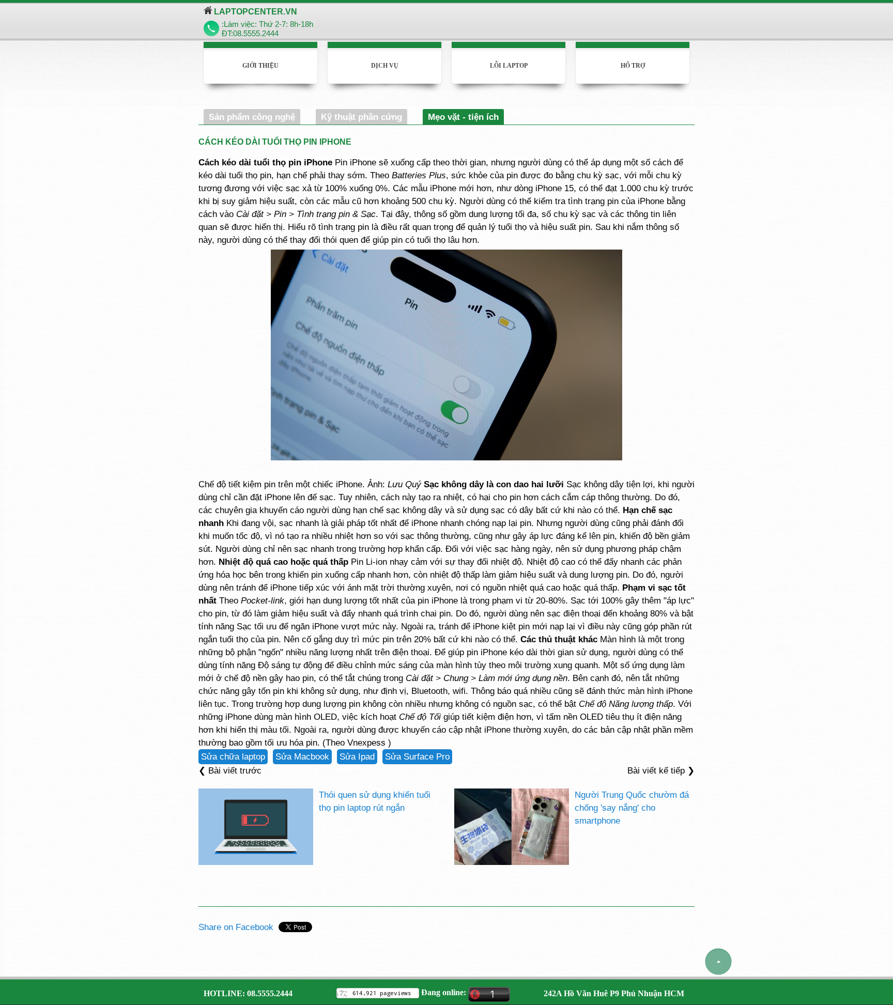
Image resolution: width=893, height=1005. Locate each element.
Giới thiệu (260, 65)
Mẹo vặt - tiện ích (463, 117)
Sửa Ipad (357, 756)
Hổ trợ (633, 65)
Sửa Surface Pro (417, 756)
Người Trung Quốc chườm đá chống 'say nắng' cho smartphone (632, 808)
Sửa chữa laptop (233, 756)
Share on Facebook (235, 927)
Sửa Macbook (302, 756)
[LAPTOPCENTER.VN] (208, 10)
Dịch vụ (384, 65)
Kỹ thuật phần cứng (361, 117)
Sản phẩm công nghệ (252, 117)
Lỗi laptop (509, 65)
